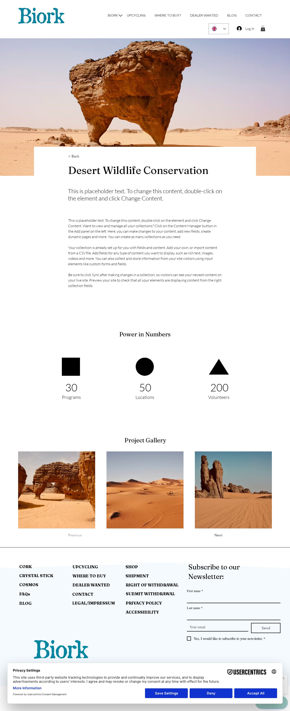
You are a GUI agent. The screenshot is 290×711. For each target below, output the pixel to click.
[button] (263, 28)
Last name (195, 608)
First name (195, 591)
